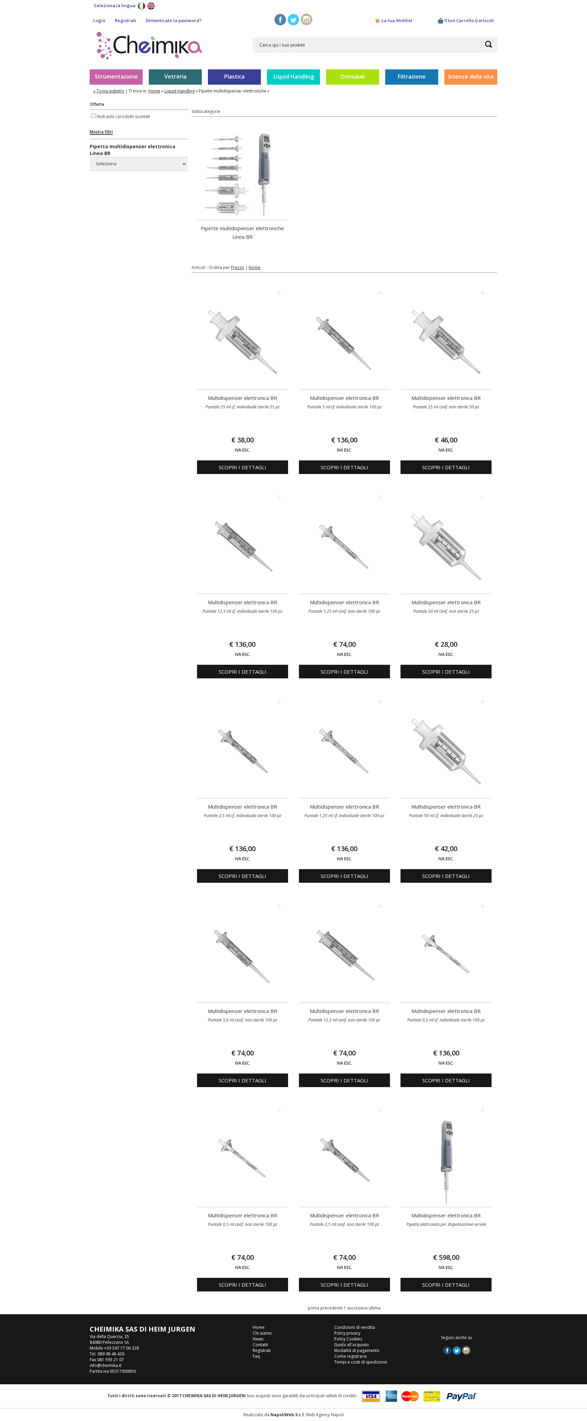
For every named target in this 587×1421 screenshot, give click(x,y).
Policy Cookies (348, 1339)
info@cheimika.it (105, 1365)
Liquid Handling (293, 76)
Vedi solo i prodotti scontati (123, 116)
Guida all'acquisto (351, 1345)
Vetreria (175, 76)
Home (154, 91)
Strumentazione (116, 76)
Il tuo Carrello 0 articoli (468, 20)
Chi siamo (262, 1333)
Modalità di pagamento (356, 1350)
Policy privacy (347, 1333)
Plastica (234, 76)
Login (99, 20)
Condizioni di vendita (354, 1327)
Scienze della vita (471, 76)
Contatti (260, 1345)
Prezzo (237, 267)
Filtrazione (412, 76)
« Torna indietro (108, 91)
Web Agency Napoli (325, 1415)
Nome (255, 267)
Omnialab (352, 76)
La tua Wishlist (396, 20)
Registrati (125, 20)
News (258, 1339)
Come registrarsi (350, 1356)
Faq (256, 1356)
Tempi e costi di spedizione (360, 1362)
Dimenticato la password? (174, 20)
